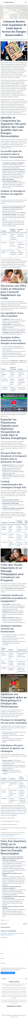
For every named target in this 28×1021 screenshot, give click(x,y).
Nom (2, 953)
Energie (7, 920)
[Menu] (25, 2)
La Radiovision (8, 2)
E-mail (2, 958)
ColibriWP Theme (14, 1017)
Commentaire (4, 937)
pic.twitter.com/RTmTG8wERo (8, 836)
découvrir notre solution (18, 812)
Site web (3, 963)
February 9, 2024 (21, 838)
